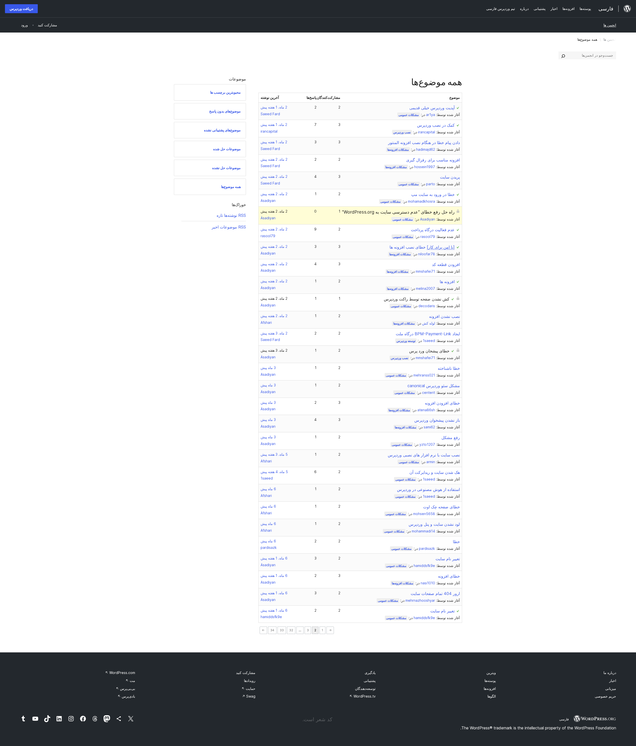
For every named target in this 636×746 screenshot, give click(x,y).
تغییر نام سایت (448, 558)
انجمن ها (609, 25)
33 (282, 630)
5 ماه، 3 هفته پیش (274, 454)
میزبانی (610, 688)
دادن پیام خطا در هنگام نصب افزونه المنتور (424, 142)
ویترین (491, 673)
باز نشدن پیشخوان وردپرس (437, 420)
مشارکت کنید (245, 673)
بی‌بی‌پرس (125, 688)
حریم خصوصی (605, 696)
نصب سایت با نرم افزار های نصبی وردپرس (424, 454)
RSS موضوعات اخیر (229, 226)
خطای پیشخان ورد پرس (429, 350)
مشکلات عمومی (408, 115)
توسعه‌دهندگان (365, 688)
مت (130, 680)
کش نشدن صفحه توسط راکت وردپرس (416, 299)
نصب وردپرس (402, 132)
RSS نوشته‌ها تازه (231, 215)
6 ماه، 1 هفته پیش (274, 558)
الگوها (491, 696)
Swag (248, 696)
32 (291, 630)
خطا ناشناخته (449, 368)
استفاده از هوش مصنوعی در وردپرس (428, 489)
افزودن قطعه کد (446, 264)
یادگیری (370, 673)
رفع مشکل (450, 437)
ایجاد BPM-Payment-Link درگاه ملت (428, 333)
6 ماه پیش (268, 489)
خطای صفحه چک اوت (441, 506)
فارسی (564, 719)
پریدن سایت (450, 177)
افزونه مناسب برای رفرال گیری (433, 159)
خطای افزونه (449, 576)
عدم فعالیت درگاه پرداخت (433, 229)
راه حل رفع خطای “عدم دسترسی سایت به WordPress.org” (398, 212)
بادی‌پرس (126, 696)
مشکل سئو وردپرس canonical (433, 385)
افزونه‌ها (490, 688)
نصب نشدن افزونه (444, 316)
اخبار (612, 680)
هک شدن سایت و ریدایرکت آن (434, 472)
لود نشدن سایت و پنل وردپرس (434, 524)
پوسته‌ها (490, 680)
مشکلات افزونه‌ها (398, 149)
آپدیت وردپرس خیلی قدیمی (432, 107)
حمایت (248, 688)
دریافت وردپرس (21, 8)
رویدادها (249, 680)
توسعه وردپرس (406, 341)
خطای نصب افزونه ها (422, 247)
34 (272, 630)
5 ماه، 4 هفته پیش (274, 472)
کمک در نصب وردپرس (436, 125)
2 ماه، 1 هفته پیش (274, 107)
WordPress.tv (362, 696)
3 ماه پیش (268, 368)
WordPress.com (120, 673)
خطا (456, 541)
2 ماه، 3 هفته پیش (274, 333)
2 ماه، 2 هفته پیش (274, 159)
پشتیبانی (370, 680)
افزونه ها (447, 281)
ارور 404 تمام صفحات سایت (435, 593)
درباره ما (609, 673)
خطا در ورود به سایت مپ (433, 194)
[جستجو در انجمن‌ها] (563, 55)
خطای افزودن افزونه (442, 403)
